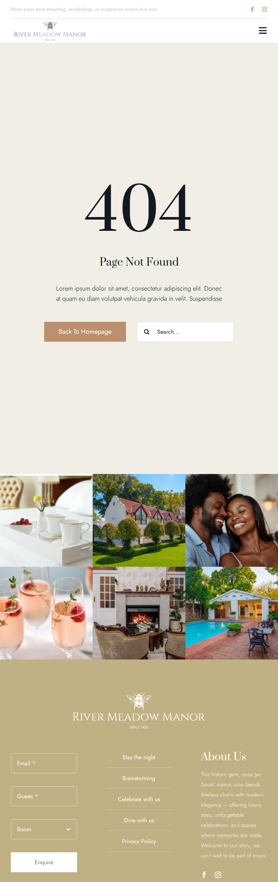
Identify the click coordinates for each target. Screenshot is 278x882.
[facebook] (252, 9)
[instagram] (264, 9)
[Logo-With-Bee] (50, 22)
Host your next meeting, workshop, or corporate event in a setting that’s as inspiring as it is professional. (133, 9)
